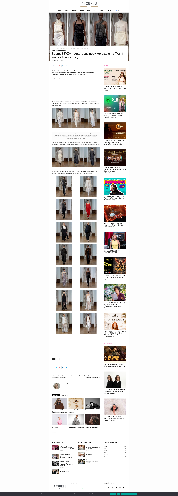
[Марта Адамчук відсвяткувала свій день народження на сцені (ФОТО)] (55, 447)
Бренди (57, 50)
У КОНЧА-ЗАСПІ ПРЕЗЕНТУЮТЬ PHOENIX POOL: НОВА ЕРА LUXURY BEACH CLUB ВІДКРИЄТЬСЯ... (115, 333)
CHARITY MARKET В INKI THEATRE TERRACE (112, 251)
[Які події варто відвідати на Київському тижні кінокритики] (115, 354)
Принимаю (113, 493)
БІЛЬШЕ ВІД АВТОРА (66, 395)
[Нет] (176, 494)
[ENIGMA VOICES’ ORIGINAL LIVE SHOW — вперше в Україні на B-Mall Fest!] (115, 265)
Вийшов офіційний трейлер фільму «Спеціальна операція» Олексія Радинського (63, 376)
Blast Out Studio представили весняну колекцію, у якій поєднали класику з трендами (76, 427)
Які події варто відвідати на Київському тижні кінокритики (114, 365)
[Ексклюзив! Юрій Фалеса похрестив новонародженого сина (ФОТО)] (81, 447)
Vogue (59, 78)
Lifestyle (101, 10)
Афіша (109, 10)
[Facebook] (63, 387)
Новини (60, 10)
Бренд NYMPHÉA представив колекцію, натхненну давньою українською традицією (91, 427)
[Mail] (112, 487)
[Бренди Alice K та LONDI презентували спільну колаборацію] (76, 403)
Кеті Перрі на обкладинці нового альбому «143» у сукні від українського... (114, 418)
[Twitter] (120, 487)
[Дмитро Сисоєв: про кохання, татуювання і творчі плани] (81, 461)
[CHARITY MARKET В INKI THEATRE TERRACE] (115, 240)
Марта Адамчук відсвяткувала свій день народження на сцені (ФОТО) (67, 447)
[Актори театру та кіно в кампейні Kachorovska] (92, 403)
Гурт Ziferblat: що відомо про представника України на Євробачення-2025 (89, 376)
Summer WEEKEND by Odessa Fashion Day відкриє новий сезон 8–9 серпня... (113, 115)
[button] (124, 11)
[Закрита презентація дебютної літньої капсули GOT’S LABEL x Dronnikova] (55, 456)
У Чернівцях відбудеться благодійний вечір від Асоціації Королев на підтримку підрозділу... (115, 170)
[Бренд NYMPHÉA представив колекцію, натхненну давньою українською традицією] (92, 419)
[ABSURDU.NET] (89, 5)
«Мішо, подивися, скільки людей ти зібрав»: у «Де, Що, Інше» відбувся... (113, 225)
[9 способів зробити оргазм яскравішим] (81, 454)
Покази (65, 50)
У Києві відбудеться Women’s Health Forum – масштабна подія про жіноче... (115, 88)
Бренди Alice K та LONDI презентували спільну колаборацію (73, 411)
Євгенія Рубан (56, 60)
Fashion (67, 10)
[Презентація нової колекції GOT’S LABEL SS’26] (55, 471)
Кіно (88, 10)
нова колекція (63, 358)
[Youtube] (123, 487)
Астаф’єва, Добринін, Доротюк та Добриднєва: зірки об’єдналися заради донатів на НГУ (114, 305)
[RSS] (116, 487)
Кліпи (94, 10)
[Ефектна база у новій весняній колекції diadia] (59, 419)
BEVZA (57, 358)
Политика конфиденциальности (129, 493)
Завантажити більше (114, 425)
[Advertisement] (76, 90)
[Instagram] (108, 487)
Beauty (82, 10)
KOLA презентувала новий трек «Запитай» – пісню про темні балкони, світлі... (114, 391)
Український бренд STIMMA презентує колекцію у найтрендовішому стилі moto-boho (59, 411)
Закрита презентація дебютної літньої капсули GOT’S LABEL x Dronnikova (66, 456)
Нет (119, 493)
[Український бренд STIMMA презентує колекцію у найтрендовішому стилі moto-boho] (59, 403)
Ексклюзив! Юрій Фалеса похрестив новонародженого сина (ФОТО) (93, 447)
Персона (74, 10)
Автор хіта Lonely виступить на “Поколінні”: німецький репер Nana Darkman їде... (114, 198)
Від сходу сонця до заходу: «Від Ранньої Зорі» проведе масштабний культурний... (114, 142)
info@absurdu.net (84, 488)
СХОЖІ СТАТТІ (56, 395)
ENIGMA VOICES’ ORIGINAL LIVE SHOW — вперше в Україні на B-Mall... (114, 277)
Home (53, 48)
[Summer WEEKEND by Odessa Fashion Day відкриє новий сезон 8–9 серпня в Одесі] (115, 103)
